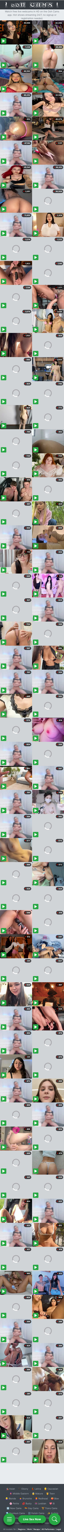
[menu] (9, 1519)
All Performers (48, 1529)
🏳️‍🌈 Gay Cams (32, 1508)
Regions (21, 1529)
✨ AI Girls (52, 1513)
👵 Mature (37, 1493)
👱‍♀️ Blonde (10, 1498)
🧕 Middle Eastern (19, 1493)
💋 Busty (27, 1503)
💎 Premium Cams (15, 1513)
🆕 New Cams (14, 1508)
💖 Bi (52, 1503)
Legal (58, 1529)
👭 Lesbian (40, 1503)
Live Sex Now (32, 1519)
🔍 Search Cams (49, 1523)
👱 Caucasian (51, 1488)
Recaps (36, 1529)
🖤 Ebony (23, 1488)
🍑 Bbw (55, 1498)
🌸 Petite (14, 1503)
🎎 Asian (10, 1488)
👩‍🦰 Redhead (41, 1498)
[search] (55, 1519)
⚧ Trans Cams (49, 1508)
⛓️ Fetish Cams (36, 1513)
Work (29, 1529)
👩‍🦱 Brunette (25, 1498)
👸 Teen (50, 1493)
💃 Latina (36, 1488)
